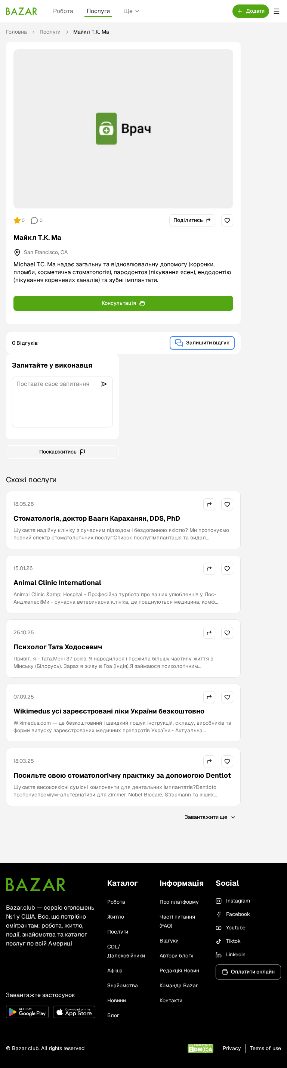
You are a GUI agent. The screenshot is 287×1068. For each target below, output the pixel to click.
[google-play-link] (27, 1012)
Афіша (115, 970)
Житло (115, 916)
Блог (113, 1015)
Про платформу (179, 901)
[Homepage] (21, 11)
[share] (209, 504)
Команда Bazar (179, 985)
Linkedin (236, 954)
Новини (116, 1000)
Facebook (238, 914)
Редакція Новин (179, 970)
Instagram (238, 900)
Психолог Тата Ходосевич (57, 647)
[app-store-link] (74, 1012)
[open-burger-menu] (276, 11)
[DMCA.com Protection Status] (200, 1048)
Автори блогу (177, 955)
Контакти (171, 1000)
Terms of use (265, 1048)
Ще (128, 11)
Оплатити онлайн (253, 971)
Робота (63, 11)
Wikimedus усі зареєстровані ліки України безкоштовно (108, 711)
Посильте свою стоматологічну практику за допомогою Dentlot (122, 775)
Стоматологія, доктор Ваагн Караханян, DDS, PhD (96, 518)
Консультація (119, 303)
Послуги (98, 11)
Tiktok (233, 941)
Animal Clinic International (57, 582)
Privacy (232, 1048)
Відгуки (169, 940)
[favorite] (227, 220)
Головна (16, 31)
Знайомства (122, 985)
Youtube (236, 927)
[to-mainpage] (36, 884)
